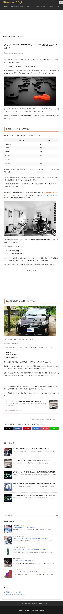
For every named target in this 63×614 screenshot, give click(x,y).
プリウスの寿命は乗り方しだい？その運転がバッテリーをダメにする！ (34, 495)
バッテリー (20, 36)
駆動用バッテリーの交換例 (12, 592)
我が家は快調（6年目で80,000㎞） (15, 594)
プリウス (13, 36)
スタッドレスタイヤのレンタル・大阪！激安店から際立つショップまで (30, 538)
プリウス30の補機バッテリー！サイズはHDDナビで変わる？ (31, 448)
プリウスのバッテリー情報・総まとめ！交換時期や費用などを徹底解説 (34, 472)
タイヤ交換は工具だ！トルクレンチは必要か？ (24, 560)
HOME (5, 36)
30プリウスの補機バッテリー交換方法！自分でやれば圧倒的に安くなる (34, 483)
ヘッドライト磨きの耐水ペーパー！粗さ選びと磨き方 (26, 572)
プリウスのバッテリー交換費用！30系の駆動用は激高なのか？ (31, 460)
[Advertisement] (31, 22)
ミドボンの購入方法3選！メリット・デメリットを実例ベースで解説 (29, 549)
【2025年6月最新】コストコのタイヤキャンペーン (25, 527)
